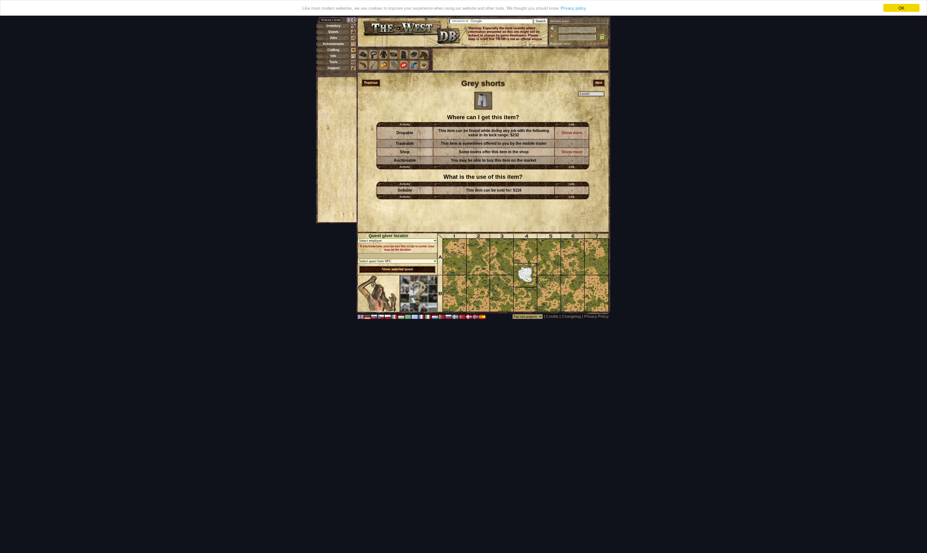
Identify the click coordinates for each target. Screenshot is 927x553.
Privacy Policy (596, 316)
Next (599, 82)
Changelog (571, 316)
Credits (552, 316)
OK (901, 8)
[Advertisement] (337, 149)
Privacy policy (573, 8)
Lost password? (597, 43)
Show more (572, 133)
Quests (333, 32)
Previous (371, 82)
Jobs (333, 38)
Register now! (560, 43)
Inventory (333, 26)
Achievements (333, 44)
